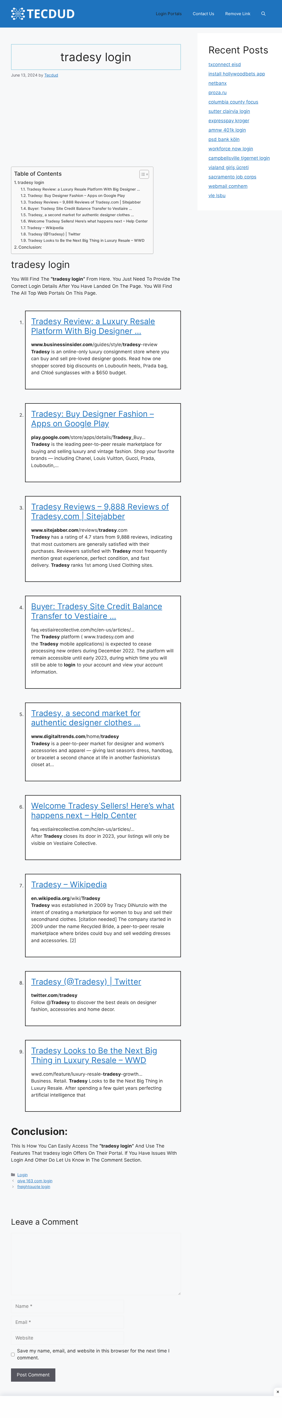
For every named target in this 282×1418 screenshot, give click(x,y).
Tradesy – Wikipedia (45, 228)
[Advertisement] (96, 125)
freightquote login (33, 1186)
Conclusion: (30, 247)
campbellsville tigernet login (239, 158)
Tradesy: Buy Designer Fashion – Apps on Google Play (76, 195)
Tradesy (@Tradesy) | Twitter (54, 234)
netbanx (217, 83)
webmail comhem (228, 186)
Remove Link (237, 13)
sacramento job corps (232, 177)
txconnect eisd (224, 64)
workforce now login (230, 148)
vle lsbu (217, 195)
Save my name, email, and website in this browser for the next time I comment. (93, 1354)
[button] (263, 14)
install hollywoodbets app (236, 74)
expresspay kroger (228, 120)
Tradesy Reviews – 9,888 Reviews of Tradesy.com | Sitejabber (84, 202)
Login (22, 1174)
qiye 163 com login (34, 1180)
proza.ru (217, 92)
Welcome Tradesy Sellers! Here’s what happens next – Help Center (88, 221)
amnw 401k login (227, 130)
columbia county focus (233, 102)
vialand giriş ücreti (228, 167)
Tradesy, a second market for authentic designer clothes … (81, 215)
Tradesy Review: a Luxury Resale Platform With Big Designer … (83, 189)
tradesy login (31, 182)
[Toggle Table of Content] (141, 174)
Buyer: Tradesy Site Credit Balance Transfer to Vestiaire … (80, 208)
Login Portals (169, 13)
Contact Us (203, 13)
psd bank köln (224, 139)
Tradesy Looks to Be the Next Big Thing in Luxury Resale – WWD (86, 240)
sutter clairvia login (229, 111)
